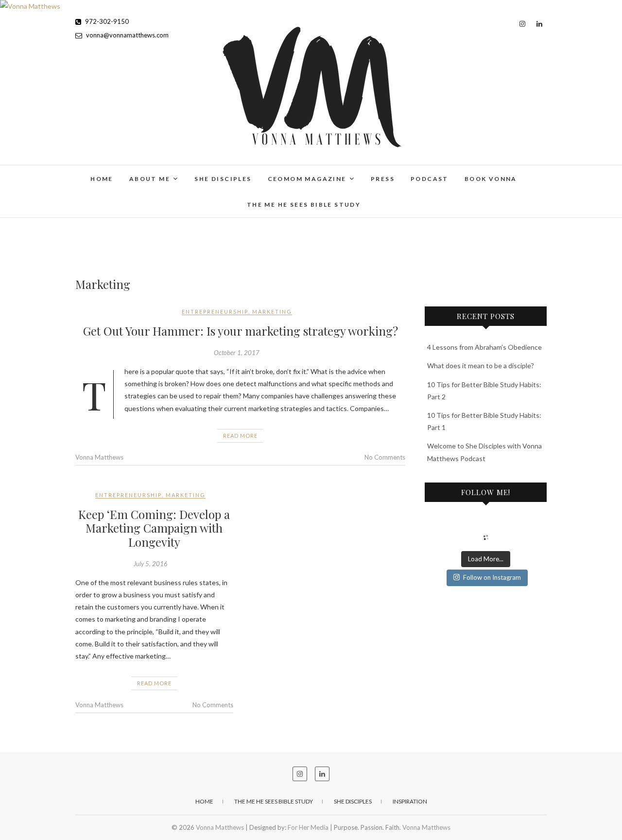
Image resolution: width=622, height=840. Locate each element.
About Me (149, 178)
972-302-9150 (106, 21)
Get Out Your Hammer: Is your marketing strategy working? (240, 331)
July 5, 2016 (151, 564)
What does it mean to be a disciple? (480, 365)
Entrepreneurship (215, 311)
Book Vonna (491, 178)
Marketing (272, 311)
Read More (240, 435)
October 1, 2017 (236, 353)
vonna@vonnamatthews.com (127, 35)
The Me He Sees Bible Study (304, 204)
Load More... (485, 559)
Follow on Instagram (492, 577)
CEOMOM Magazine (307, 178)
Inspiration (410, 801)
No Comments (384, 457)
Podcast (430, 178)
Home (101, 178)
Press (383, 178)
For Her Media (308, 827)
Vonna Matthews (99, 457)
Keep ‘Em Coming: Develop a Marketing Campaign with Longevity (154, 528)
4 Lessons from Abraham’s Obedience (484, 347)
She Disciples (222, 178)
